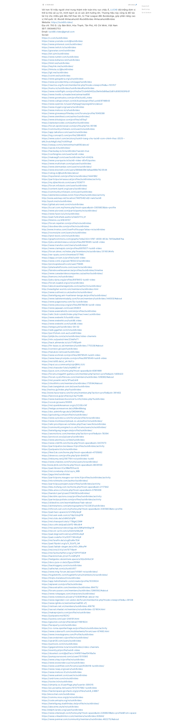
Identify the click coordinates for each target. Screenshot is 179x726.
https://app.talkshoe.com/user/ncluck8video (64, 132)
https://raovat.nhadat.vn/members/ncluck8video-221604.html (73, 609)
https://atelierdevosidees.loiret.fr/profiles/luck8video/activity (73, 195)
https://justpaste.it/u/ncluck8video (59, 449)
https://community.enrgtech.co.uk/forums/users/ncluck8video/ (74, 427)
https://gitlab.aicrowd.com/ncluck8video (63, 204)
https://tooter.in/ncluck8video (57, 681)
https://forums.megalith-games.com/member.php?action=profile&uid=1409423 (82, 374)
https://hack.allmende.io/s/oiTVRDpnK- (62, 342)
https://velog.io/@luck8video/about (60, 173)
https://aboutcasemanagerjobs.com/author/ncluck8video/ (71, 286)
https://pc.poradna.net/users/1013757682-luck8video (69, 687)
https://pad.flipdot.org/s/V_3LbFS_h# (61, 543)
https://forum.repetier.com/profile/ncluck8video (66, 223)
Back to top (146, 9)
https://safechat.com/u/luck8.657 (59, 568)
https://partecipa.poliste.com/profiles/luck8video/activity (71, 499)
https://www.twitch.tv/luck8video (59, 47)
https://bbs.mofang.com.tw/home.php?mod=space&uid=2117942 (75, 487)
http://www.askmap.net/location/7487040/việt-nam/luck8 (71, 198)
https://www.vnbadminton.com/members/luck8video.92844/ (73, 716)
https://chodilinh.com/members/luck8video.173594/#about (72, 383)
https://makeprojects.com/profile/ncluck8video (66, 612)
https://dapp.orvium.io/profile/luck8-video (64, 257)
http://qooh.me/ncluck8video (57, 201)
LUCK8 (114, 9)
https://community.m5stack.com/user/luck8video (67, 191)
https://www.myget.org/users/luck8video (63, 107)
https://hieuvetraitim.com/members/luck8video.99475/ (70, 587)
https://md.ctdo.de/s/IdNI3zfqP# (58, 518)
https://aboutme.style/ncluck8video (60, 706)
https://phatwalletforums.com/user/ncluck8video (67, 267)
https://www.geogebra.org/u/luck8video (62, 78)
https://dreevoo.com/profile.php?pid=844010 (65, 455)
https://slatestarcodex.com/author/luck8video (65, 122)
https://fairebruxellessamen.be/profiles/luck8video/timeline (72, 270)
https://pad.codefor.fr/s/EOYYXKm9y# (61, 537)
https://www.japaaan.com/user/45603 (61, 308)
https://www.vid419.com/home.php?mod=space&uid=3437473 (74, 443)
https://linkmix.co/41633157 (56, 220)
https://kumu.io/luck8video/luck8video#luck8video (68, 88)
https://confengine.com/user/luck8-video (63, 154)
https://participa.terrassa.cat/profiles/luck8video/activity (71, 179)
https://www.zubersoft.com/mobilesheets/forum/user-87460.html (75, 631)
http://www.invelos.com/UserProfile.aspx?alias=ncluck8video (73, 229)
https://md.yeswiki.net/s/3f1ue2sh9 (60, 380)
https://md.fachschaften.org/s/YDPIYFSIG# (64, 552)
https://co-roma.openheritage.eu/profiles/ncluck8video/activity (74, 628)
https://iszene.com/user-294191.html (60, 618)
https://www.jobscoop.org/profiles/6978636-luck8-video (71, 304)
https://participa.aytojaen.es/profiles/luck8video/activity (71, 483)
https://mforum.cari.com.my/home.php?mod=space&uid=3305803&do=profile (82, 509)
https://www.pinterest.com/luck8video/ (62, 44)
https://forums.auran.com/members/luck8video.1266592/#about (75, 590)
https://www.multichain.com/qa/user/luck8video (66, 163)
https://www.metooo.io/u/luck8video (61, 110)
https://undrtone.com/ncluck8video (60, 678)
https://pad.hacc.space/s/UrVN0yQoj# (61, 512)
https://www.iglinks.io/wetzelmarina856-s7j (64, 603)
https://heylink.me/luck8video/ (57, 66)
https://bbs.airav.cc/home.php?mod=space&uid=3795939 (71, 490)
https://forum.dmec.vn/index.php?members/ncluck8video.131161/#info (78, 251)
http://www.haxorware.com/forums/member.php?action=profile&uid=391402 (81, 392)
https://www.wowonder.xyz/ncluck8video (63, 662)
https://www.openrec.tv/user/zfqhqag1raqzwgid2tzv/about (72, 104)
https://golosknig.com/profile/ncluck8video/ (65, 414)
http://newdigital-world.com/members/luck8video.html (70, 289)
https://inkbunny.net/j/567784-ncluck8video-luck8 (68, 458)
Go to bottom (146, 12)
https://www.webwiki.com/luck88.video (62, 323)
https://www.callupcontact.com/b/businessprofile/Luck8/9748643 (76, 100)
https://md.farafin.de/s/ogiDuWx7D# (60, 540)
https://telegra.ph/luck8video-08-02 (60, 326)
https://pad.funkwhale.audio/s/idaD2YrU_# (64, 217)
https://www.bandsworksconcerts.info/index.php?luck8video (73, 399)
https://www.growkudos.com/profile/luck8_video (67, 97)
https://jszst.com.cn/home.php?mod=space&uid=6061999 (72, 370)
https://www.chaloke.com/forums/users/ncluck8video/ (70, 461)
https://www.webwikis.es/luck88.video (62, 320)
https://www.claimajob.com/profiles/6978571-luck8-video (72, 248)
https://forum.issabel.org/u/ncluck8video (63, 283)
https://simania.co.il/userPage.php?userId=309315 (68, 684)
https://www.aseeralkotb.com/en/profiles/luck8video (69, 311)
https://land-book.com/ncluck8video (61, 235)
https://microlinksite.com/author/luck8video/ (65, 480)
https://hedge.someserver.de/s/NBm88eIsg (64, 408)
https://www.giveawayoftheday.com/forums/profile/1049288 (73, 113)
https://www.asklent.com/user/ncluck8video (64, 675)
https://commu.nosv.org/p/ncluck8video (62, 697)
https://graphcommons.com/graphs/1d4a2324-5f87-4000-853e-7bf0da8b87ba (83, 239)
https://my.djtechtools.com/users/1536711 (63, 182)
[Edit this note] (136, 5)
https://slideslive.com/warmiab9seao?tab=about (67, 502)
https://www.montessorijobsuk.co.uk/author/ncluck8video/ (72, 421)
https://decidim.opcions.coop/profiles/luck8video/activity (72, 496)
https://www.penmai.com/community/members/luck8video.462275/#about (80, 719)
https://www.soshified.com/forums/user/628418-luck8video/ (73, 666)
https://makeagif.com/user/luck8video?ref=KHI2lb (67, 157)
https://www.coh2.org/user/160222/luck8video (66, 261)
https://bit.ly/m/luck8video (55, 53)
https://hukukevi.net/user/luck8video (61, 352)
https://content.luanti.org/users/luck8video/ (64, 188)
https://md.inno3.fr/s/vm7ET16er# (59, 549)
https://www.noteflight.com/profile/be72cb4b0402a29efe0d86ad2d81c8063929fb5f (86, 91)
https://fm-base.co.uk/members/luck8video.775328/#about (72, 345)
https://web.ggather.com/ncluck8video (62, 330)
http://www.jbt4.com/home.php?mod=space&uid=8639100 (72, 465)
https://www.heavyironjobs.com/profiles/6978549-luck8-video (74, 358)
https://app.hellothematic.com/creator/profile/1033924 (70, 581)
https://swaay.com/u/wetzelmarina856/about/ (65, 144)
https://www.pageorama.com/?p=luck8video (65, 301)
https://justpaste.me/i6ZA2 (55, 615)
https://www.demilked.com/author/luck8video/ (66, 116)
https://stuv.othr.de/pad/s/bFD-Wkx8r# (62, 524)
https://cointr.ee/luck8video (56, 75)
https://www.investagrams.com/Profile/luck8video (68, 634)
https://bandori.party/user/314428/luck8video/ (66, 493)
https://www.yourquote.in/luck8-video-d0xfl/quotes (68, 160)
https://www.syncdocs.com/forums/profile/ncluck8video (71, 418)
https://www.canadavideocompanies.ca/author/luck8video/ (72, 273)
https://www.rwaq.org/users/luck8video (62, 669)
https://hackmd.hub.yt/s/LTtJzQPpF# (61, 556)
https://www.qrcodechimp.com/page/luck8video (67, 82)
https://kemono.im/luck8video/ (58, 276)
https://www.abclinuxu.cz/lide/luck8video (63, 439)
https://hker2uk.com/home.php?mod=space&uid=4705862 (72, 452)
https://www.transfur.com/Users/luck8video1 (65, 245)
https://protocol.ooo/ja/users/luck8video (63, 436)
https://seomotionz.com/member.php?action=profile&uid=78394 (75, 433)
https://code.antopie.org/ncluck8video (62, 700)
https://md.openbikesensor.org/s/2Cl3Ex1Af (64, 405)
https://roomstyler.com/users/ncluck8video (64, 232)
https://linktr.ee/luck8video (56, 63)
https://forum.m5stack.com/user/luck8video (64, 185)
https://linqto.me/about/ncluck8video (61, 578)
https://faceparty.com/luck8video (59, 625)
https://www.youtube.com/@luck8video (62, 41)
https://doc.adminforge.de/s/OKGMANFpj (63, 411)
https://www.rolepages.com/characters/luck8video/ (68, 593)
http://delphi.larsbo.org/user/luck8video (62, 709)
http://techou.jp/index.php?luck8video (61, 389)
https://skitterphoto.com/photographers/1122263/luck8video (73, 505)
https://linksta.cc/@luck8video (57, 69)
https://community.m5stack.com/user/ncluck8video (68, 129)
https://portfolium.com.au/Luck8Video (62, 333)
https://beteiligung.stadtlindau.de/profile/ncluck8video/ (70, 703)
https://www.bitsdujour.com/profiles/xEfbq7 (64, 119)
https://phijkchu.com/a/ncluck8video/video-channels (69, 336)
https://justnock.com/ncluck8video (60, 644)
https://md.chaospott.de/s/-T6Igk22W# (62, 521)
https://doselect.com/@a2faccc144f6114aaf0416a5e (69, 653)
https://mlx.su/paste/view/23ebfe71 (60, 339)
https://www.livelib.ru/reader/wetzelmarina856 (66, 94)
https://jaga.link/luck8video (56, 474)
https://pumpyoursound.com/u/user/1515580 (65, 656)
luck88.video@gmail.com (62, 31)
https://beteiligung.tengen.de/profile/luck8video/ (67, 430)
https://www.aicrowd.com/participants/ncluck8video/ (69, 210)
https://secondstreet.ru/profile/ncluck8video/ (65, 637)
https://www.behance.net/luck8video (61, 60)
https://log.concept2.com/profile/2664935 (64, 135)
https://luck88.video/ (62, 22)
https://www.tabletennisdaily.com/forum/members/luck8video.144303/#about (82, 298)
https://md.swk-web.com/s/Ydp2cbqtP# (62, 515)
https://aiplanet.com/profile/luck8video (62, 584)
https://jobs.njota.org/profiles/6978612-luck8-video (68, 279)
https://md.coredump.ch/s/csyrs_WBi (61, 471)
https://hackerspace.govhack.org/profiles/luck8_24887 (70, 691)
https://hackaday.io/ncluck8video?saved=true (65, 151)
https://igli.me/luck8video (55, 72)
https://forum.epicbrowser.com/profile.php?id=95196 (69, 126)
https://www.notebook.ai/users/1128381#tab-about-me (70, 596)
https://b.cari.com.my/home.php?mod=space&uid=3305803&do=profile (79, 207)
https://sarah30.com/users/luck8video (61, 640)
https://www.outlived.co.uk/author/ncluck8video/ (67, 292)
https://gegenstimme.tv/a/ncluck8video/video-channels (70, 647)
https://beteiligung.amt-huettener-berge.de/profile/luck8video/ (74, 295)
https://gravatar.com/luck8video (58, 50)
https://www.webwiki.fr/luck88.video (61, 317)
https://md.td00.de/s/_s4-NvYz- (58, 361)
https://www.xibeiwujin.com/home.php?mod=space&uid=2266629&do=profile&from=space (89, 713)
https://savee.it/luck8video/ (56, 148)
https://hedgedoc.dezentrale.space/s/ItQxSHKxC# (67, 559)
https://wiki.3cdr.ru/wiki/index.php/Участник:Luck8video (71, 314)
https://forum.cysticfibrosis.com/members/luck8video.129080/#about (78, 377)
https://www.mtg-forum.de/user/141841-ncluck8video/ (70, 571)
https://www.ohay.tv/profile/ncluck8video (63, 659)
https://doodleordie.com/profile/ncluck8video (65, 226)
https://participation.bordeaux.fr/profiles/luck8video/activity (73, 446)
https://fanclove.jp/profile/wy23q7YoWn (62, 396)
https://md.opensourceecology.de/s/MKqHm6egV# (68, 527)
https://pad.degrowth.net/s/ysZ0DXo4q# (63, 534)
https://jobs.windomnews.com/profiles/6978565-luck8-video (73, 242)
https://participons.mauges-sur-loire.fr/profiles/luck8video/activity (76, 477)
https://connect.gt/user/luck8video (60, 348)
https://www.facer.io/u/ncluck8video (60, 213)
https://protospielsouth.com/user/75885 (62, 264)
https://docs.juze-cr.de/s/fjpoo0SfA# (61, 562)
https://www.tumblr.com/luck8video (60, 56)
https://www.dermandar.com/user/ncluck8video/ (67, 166)
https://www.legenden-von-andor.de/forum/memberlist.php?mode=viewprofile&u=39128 (87, 600)
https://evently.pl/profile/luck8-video (61, 650)
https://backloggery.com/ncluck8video (62, 565)
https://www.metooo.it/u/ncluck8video (62, 672)
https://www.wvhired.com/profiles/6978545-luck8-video (71, 355)
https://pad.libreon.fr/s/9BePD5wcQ (60, 468)
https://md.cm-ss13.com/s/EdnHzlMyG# (62, 531)
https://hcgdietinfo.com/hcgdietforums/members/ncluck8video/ (75, 574)
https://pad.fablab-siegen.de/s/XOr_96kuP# (64, 546)
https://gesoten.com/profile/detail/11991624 (64, 622)
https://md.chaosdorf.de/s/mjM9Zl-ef (61, 367)
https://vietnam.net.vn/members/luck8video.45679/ (68, 606)
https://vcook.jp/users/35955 (57, 402)
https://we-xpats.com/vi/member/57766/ (63, 254)
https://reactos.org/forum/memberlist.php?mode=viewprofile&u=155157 (79, 85)
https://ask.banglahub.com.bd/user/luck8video (66, 386)
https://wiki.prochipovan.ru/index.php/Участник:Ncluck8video (74, 424)
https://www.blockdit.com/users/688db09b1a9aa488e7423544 (74, 169)
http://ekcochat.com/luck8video (58, 694)
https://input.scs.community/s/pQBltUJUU (63, 364)
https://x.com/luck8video (55, 38)
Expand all (145, 6)
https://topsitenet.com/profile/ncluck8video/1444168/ (69, 176)
